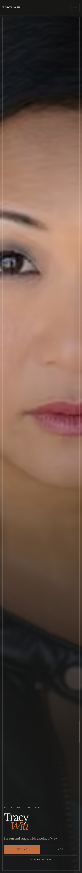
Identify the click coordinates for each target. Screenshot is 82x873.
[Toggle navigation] (75, 7)
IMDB (60, 849)
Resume (22, 849)
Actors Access (41, 859)
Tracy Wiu (11, 7)
